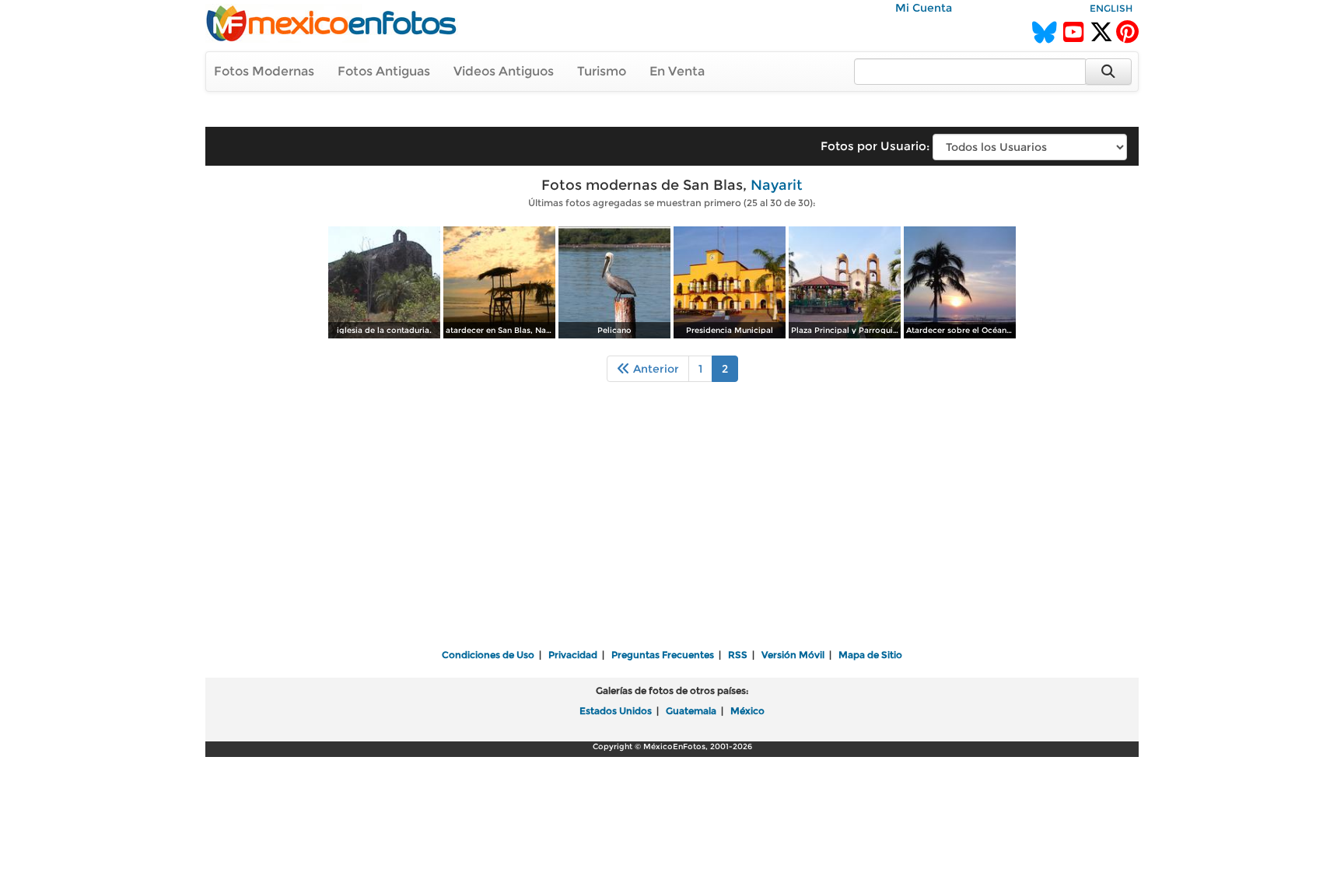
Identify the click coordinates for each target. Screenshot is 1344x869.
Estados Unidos (615, 711)
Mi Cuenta (923, 8)
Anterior (654, 369)
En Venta (677, 71)
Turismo (601, 71)
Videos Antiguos (503, 71)
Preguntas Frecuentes (662, 655)
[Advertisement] (672, 526)
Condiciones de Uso (488, 655)
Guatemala (691, 711)
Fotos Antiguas (384, 71)
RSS (737, 655)
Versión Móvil (792, 655)
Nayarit (777, 185)
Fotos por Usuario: (875, 145)
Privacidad (572, 655)
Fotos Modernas (264, 71)
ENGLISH (1111, 8)
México (747, 711)
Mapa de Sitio (870, 655)
